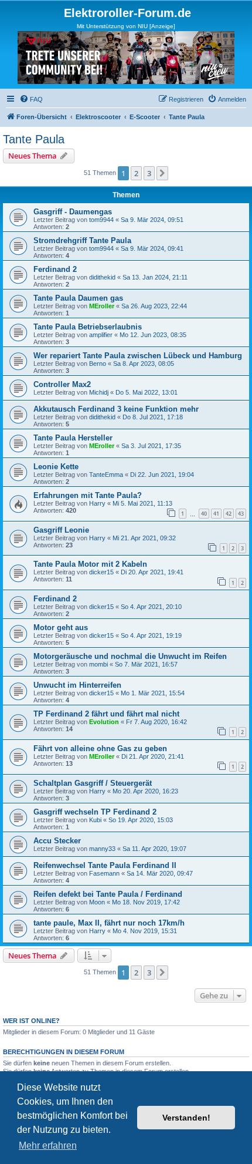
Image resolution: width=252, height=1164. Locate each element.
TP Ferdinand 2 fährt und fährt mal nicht (106, 713)
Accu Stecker (57, 840)
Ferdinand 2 (55, 269)
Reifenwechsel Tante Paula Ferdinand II (104, 865)
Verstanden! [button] (186, 1117)
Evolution (104, 721)
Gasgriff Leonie (61, 530)
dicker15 (101, 572)
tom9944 (101, 219)
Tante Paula (33, 139)
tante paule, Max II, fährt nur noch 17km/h (109, 923)
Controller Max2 (62, 384)
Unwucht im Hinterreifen (77, 685)
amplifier (101, 334)
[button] (162, 173)
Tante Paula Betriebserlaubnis (87, 326)
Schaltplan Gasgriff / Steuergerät (92, 783)
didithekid (102, 277)
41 (216, 513)
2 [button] (136, 173)
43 (241, 513)
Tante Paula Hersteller (73, 437)
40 (204, 513)
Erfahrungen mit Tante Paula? (87, 495)
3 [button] (149, 173)
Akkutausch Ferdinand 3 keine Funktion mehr (116, 409)
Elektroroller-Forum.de (127, 12)
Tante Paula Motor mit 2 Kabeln (90, 564)
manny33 (102, 848)
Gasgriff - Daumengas (72, 211)
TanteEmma (106, 474)
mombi (98, 664)
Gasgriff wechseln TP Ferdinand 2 (94, 812)
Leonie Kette (56, 466)
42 (228, 513)
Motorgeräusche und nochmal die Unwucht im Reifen (130, 656)
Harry (97, 503)
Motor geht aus (60, 627)
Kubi (95, 819)
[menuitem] (31, 99)
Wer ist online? (31, 1020)
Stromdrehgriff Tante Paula (82, 240)
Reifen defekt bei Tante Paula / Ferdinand (107, 894)
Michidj (98, 392)
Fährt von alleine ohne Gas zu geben (100, 748)
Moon (97, 902)
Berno (97, 363)
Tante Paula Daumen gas (78, 298)
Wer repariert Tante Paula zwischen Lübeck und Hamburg (137, 355)
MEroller (101, 305)
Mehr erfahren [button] (48, 1145)
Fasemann (104, 873)
